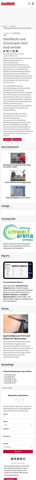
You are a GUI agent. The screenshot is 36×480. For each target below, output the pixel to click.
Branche (5, 443)
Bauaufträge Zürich (10, 383)
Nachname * (6, 436)
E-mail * (5, 414)
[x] (12, 459)
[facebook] (15, 459)
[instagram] (18, 459)
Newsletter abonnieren (18, 463)
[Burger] (33, 3)
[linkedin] (21, 459)
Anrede (5, 421)
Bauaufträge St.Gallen (11, 381)
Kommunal (13, 26)
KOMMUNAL (16, 33)
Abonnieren (18, 451)
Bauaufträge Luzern (10, 379)
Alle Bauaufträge (7, 388)
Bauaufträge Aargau (10, 375)
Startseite (4, 26)
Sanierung (7, 139)
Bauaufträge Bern (10, 377)
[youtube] (24, 459)
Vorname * (6, 429)
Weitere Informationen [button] (11, 475)
